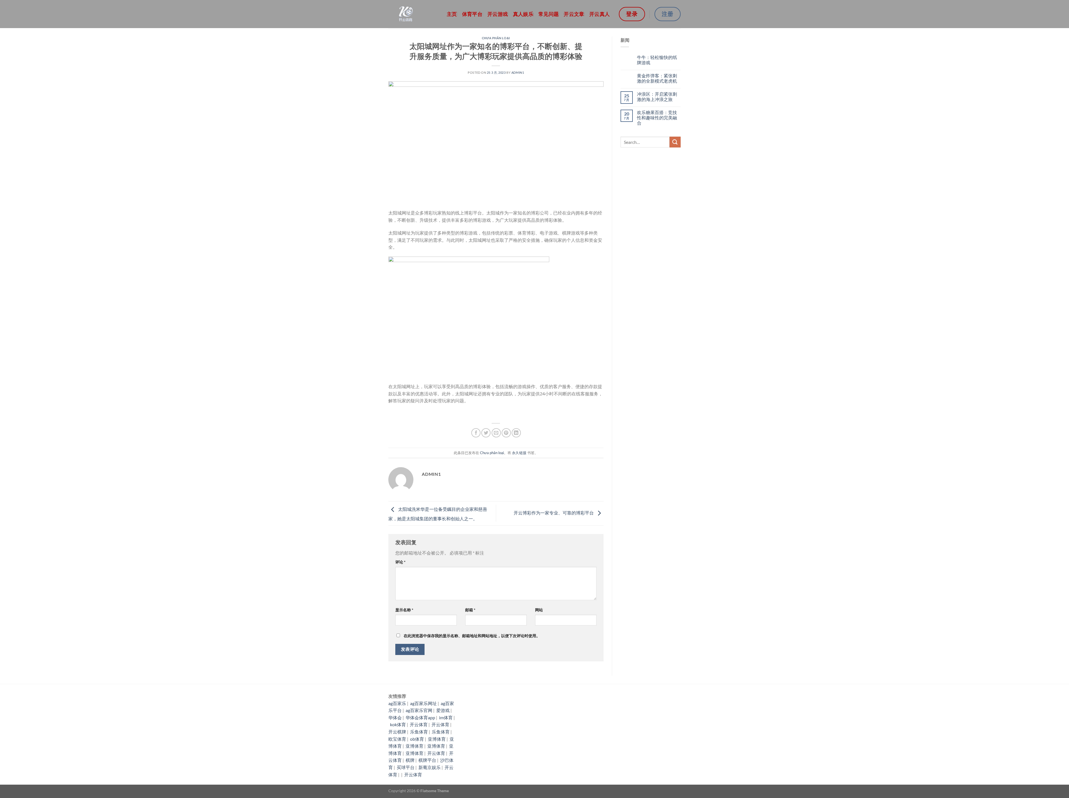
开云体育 (419, 724)
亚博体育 (437, 739)
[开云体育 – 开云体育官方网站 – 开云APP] (413, 14)
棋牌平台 (427, 760)
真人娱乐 (523, 14)
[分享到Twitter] (486, 432)
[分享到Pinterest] (506, 432)
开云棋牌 (397, 731)
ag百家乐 (397, 703)
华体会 (395, 717)
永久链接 (519, 452)
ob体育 (417, 739)
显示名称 (404, 609)
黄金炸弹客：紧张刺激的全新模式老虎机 (657, 78)
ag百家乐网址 (423, 703)
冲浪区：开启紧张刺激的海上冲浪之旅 (657, 96)
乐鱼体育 (419, 731)
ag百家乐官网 (419, 710)
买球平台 (406, 767)
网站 (539, 609)
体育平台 (472, 14)
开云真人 (599, 14)
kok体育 (398, 724)
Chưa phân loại (496, 38)
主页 (452, 14)
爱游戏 (443, 710)
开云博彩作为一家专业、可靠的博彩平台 (554, 512)
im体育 (446, 717)
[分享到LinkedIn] (516, 432)
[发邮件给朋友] (496, 432)
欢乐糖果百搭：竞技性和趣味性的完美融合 (657, 117)
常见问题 (548, 14)
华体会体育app (420, 717)
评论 (400, 562)
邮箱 (470, 609)
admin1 (517, 72)
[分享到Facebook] (475, 432)
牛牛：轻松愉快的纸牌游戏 (657, 60)
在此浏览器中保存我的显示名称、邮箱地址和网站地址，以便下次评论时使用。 (472, 635)
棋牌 (410, 760)
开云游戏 (497, 14)
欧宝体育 (397, 739)
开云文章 (574, 14)
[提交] (675, 142)
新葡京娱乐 (429, 767)
